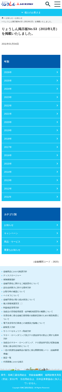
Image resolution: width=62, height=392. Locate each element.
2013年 (8, 180)
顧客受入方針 (9, 327)
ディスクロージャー (12, 275)
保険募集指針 (9, 279)
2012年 (8, 188)
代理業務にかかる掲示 (13, 362)
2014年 (8, 172)
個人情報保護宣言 (11, 303)
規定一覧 (7, 358)
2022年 (8, 105)
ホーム (2, 18)
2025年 (8, 80)
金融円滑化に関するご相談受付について (21, 283)
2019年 (8, 130)
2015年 (8, 163)
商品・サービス (12, 241)
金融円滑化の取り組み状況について (19, 299)
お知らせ (9, 18)
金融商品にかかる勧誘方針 (15, 271)
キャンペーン (11, 233)
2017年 (8, 147)
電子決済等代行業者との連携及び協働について (24, 323)
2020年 (8, 122)
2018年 (8, 138)
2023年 (8, 97)
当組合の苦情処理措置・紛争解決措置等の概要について (28, 311)
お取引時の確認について (14, 291)
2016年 (8, 155)
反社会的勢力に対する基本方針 (17, 287)
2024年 (8, 88)
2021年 (8, 113)
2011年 (7, 197)
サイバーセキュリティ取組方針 (17, 331)
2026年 (8, 72)
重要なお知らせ (12, 250)
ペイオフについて (11, 295)
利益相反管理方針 (11, 307)
